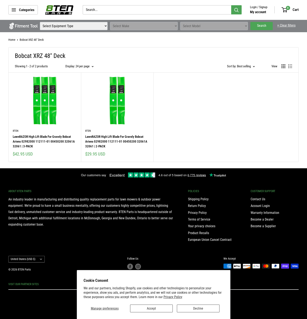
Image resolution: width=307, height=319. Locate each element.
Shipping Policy (198, 199)
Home (11, 39)
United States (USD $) (23, 259)
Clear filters (286, 25)
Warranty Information (265, 213)
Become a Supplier (263, 226)
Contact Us (258, 199)
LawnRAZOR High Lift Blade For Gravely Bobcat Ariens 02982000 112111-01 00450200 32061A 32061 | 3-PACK (44, 141)
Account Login (260, 206)
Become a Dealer (262, 219)
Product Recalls (198, 233)
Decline (198, 308)
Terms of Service (199, 219)
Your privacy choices (201, 226)
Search (261, 26)
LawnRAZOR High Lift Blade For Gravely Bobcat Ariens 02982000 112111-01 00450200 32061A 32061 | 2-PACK (116, 141)
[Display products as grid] (283, 66)
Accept (151, 308)
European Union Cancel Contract (210, 240)
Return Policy (197, 206)
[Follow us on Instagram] (138, 266)
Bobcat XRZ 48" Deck (32, 39)
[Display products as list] (290, 66)
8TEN (15, 130)
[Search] (236, 9)
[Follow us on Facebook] (130, 266)
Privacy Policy (173, 297)
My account (258, 12)
